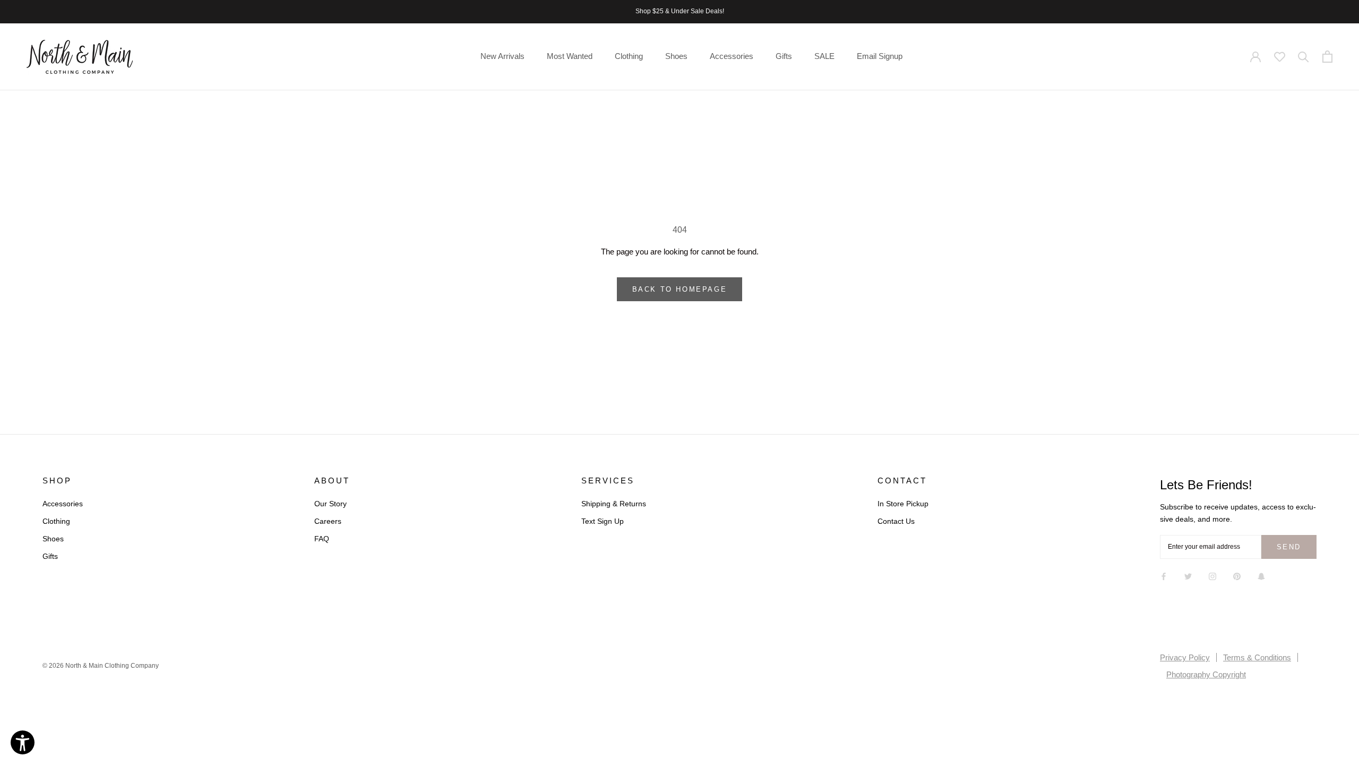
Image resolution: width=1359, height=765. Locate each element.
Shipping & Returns (613, 503)
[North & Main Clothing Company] (80, 57)
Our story (330, 503)
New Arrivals (502, 56)
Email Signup (879, 56)
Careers (327, 521)
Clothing (629, 56)
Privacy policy (1185, 657)
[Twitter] (1188, 576)
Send (1289, 547)
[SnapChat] (1261, 576)
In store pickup (903, 503)
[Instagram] (1212, 576)
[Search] (1303, 56)
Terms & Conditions (1257, 657)
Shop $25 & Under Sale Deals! (679, 11)
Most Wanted (569, 56)
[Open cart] (1327, 56)
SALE (824, 56)
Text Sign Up (602, 521)
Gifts (784, 56)
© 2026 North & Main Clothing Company (100, 665)
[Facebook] (1163, 576)
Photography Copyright (1206, 674)
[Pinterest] (1237, 576)
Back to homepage (679, 289)
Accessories (731, 56)
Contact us (896, 521)
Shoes (676, 56)
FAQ (321, 538)
